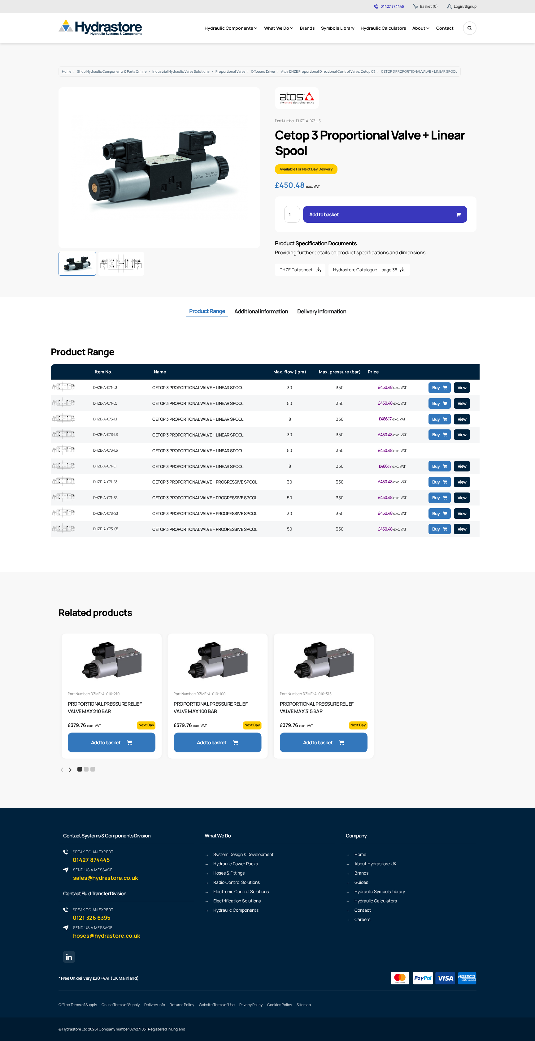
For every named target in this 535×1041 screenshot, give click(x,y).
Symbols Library (337, 28)
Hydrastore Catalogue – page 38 (365, 270)
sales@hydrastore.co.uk (105, 874)
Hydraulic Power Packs (235, 864)
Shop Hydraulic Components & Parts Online (111, 71)
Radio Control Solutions (236, 882)
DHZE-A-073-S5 (105, 528)
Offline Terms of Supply (78, 1004)
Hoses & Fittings (229, 873)
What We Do (276, 28)
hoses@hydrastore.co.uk (106, 932)
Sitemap (304, 1004)
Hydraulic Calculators (383, 28)
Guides (361, 882)
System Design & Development (243, 854)
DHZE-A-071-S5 (105, 497)
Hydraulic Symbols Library (379, 891)
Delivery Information (321, 311)
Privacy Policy (251, 1004)
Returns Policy (182, 1004)
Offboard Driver (263, 71)
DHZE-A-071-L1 (105, 466)
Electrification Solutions (237, 901)
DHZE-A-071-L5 (105, 403)
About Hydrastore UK (375, 864)
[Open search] (469, 28)
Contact (445, 28)
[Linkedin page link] (69, 957)
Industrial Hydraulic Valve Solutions (181, 71)
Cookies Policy (279, 1004)
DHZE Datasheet (296, 270)
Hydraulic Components (229, 28)
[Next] (69, 769)
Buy (436, 387)
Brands (307, 28)
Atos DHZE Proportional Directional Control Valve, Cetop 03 (328, 71)
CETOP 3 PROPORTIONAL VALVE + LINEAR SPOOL (197, 387)
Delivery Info (154, 1004)
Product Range (207, 311)
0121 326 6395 (93, 914)
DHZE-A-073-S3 (105, 513)
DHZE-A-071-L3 (105, 387)
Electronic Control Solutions (241, 891)
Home (66, 71)
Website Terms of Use (217, 1004)
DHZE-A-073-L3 (105, 434)
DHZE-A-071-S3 (105, 481)
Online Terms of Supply (121, 1004)
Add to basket (324, 214)
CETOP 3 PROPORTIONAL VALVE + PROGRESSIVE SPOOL (204, 482)
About (418, 28)
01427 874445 (392, 6)
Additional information (261, 311)
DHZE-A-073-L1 (105, 419)
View (462, 387)
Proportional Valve (230, 71)
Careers (362, 919)
